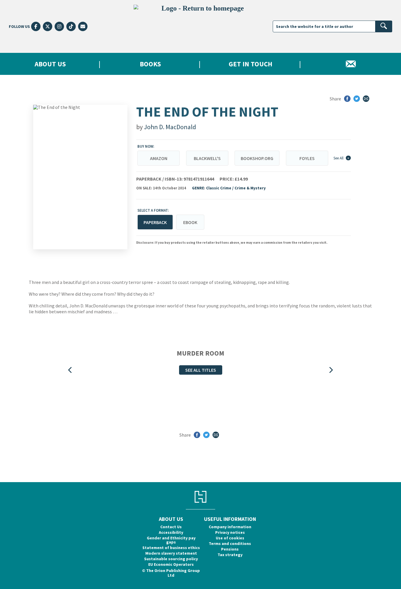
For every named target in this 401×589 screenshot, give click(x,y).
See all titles (200, 370)
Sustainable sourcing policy (171, 558)
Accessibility (171, 532)
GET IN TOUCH (250, 63)
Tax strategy (230, 554)
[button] (70, 370)
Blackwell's (207, 158)
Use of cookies (230, 538)
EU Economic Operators (171, 564)
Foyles (307, 158)
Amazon (158, 158)
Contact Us (171, 526)
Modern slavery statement (171, 553)
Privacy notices (230, 532)
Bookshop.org (257, 158)
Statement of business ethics (171, 547)
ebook (190, 222)
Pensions (230, 549)
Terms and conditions (230, 543)
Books (150, 64)
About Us (50, 63)
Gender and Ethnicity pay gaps (171, 540)
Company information (230, 526)
